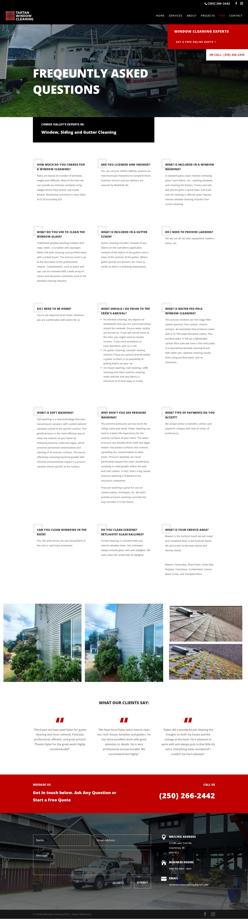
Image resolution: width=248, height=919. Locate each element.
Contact (236, 16)
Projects (208, 16)
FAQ (222, 16)
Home (160, 16)
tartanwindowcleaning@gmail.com (188, 884)
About (192, 16)
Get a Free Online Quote (195, 42)
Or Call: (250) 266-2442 (227, 54)
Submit (142, 882)
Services (176, 16)
